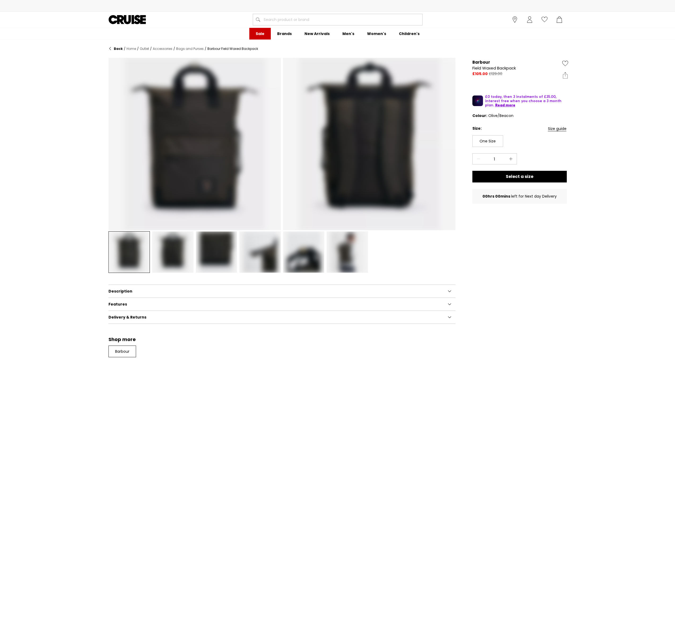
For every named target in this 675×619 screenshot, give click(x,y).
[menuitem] (260, 34)
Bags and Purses (190, 48)
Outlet (144, 48)
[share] (565, 75)
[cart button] (559, 19)
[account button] (529, 19)
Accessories (162, 48)
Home (131, 48)
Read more (505, 105)
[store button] (514, 19)
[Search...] (258, 19)
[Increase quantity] (512, 159)
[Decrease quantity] (477, 159)
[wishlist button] (544, 19)
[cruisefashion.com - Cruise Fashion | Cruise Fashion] (127, 19)
